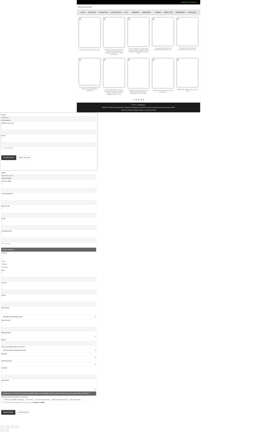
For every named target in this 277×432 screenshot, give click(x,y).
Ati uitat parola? (6, 120)
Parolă (3, 136)
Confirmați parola (6, 231)
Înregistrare (193, 2)
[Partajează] (12, 426)
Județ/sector (5, 380)
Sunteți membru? (6, 178)
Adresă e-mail (5, 206)
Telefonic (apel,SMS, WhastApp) (14, 399)
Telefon (3, 295)
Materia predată (6, 333)
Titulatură (4, 253)
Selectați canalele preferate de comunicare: (14, 397)
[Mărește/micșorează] (2, 426)
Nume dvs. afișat (6, 181)
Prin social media (75, 399)
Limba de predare (6, 361)
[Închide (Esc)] (17, 426)
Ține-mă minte (8, 148)
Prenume (4, 283)
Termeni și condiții (126, 110)
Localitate (4, 368)
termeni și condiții (39, 402)
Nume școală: (5, 308)
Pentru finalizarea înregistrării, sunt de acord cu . (24, 402)
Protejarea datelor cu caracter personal (144, 110)
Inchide (3, 115)
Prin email (30, 399)
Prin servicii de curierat (42, 399)
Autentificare (185, 2)
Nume (3, 270)
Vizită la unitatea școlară (59, 399)
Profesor (5, 267)
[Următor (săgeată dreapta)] (7, 430)
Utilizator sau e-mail (7, 123)
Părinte (5, 264)
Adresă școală (5, 320)
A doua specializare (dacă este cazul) (12, 347)
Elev (4, 261)
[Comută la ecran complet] (7, 426)
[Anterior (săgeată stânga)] (2, 430)
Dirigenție (4, 354)
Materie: (3, 340)
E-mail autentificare (7, 194)
